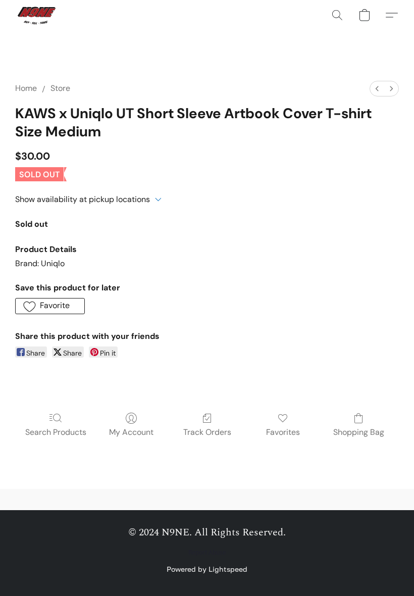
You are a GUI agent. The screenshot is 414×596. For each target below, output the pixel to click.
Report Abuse (207, 553)
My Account (131, 432)
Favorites (283, 432)
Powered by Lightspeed (207, 569)
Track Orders (207, 432)
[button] (37, 15)
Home (26, 88)
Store (60, 88)
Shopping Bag (358, 432)
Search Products (55, 432)
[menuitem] (377, 88)
